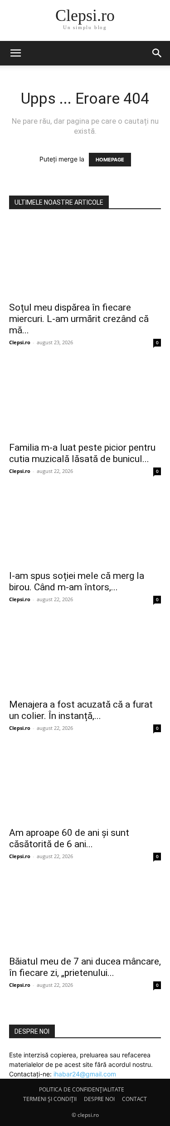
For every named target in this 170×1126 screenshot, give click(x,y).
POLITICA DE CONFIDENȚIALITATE (81, 1089)
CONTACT (134, 1099)
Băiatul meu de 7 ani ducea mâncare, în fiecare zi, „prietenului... (85, 967)
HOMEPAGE (110, 159)
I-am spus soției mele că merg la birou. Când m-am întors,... (76, 581)
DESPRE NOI (99, 1099)
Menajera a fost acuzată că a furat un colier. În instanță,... (81, 710)
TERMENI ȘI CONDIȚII (50, 1099)
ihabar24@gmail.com (84, 1074)
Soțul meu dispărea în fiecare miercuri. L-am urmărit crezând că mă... (79, 319)
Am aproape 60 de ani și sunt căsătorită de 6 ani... (69, 838)
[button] (15, 53)
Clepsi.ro (19, 342)
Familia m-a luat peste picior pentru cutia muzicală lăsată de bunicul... (82, 453)
